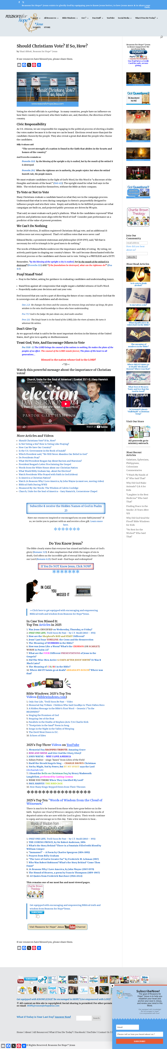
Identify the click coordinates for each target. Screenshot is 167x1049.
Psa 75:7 (26, 314)
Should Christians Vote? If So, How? (37, 440)
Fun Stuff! (96, 18)
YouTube (111, 18)
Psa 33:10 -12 (28, 347)
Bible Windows (68, 18)
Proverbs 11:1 (34, 265)
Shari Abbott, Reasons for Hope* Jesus (38, 51)
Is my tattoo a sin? (138, 305)
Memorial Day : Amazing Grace (57, 749)
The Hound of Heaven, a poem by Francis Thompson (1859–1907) (64, 872)
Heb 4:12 (58, 183)
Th (30, 643)
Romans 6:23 (43, 559)
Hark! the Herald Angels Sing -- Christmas (62, 763)
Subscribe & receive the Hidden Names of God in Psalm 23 (66, 508)
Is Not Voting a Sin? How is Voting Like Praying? (44, 444)
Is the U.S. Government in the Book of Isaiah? (42, 450)
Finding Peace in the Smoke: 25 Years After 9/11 (137, 509)
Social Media (123, 18)
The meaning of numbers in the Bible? (138, 345)
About (35, 18)
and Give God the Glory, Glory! (55, 753)
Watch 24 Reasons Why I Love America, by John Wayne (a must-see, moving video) (61, 481)
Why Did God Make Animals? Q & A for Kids (136, 486)
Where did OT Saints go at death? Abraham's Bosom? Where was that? (138, 366)
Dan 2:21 (26, 304)
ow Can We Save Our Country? (35, 447)
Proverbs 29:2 (28, 170)
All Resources (50, 18)
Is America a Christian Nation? (35, 477)
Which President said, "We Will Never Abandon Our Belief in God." (54, 454)
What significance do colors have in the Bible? (138, 324)
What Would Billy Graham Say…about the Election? (45, 471)
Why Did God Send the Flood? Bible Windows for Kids (138, 521)
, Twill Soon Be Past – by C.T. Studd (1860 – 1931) (62, 838)
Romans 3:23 (39, 552)
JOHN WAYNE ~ (50, 756)
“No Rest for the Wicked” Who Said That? (136, 533)
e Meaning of (39, 643)
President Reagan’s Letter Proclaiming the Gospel (45, 464)
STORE (47, 27)
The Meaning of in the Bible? (49, 666)
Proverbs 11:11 (28, 161)
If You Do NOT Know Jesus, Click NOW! (66, 566)
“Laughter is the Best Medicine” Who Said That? (137, 498)
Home (20, 1032)
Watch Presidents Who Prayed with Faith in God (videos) (48, 474)
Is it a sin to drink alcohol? (138, 284)
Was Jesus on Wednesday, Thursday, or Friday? (60, 629)
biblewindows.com (52, 697)
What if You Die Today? (61, 1032)
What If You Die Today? (145, 18)
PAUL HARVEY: (46, 783)
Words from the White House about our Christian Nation (48, 467)
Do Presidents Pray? (29, 457)
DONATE (37, 27)
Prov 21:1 (26, 319)
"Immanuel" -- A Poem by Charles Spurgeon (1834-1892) (59, 852)
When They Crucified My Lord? (56, 780)
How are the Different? (57, 636)
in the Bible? (60, 643)
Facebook (80, 1032)
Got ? (83, 18)
